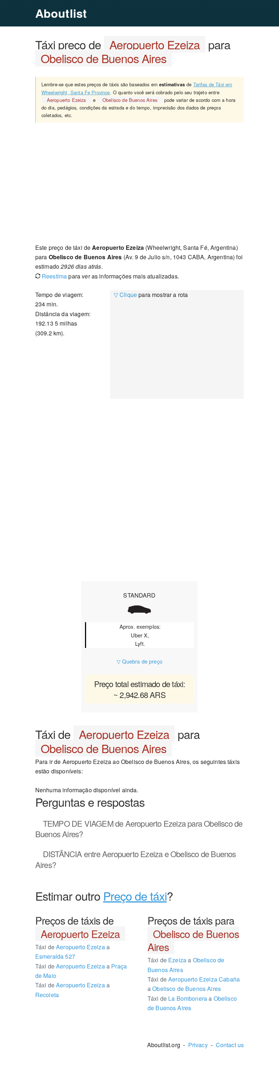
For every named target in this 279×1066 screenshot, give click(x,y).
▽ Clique (125, 294)
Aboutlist (61, 13)
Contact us (230, 1045)
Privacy (198, 1045)
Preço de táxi (135, 895)
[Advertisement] (139, 182)
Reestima (53, 276)
